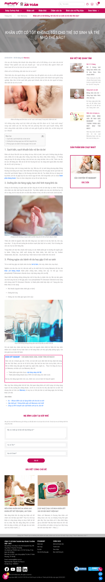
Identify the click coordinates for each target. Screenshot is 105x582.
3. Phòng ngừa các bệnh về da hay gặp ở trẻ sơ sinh (21, 144)
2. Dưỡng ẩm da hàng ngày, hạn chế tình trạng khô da (21, 141)
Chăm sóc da (56, 10)
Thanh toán (56, 546)
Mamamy (27, 58)
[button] (4, 491)
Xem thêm (92, 10)
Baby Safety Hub (12, 10)
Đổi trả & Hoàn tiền (58, 544)
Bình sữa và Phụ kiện (75, 10)
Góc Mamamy (22, 16)
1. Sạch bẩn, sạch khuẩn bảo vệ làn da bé (18, 139)
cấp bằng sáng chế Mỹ (34, 372)
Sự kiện (39, 549)
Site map (39, 546)
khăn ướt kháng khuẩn (12, 271)
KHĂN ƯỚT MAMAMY (12, 357)
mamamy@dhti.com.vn (15, 559)
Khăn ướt (30, 10)
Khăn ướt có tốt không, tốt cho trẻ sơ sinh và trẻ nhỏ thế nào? (56, 16)
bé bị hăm (35, 264)
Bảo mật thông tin (58, 552)
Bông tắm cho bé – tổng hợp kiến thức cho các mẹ (93, 95)
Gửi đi (36, 461)
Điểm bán (40, 544)
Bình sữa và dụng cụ (93, 113)
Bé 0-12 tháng (91, 64)
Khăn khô (42, 10)
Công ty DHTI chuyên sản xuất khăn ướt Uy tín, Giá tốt (25, 406)
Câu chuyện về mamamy (85, 178)
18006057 (15, 564)
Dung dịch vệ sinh (92, 90)
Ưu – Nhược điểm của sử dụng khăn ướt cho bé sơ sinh (26, 401)
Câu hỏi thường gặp (43, 552)
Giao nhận (56, 549)
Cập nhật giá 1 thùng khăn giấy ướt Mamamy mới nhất (26, 403)
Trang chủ (8, 16)
